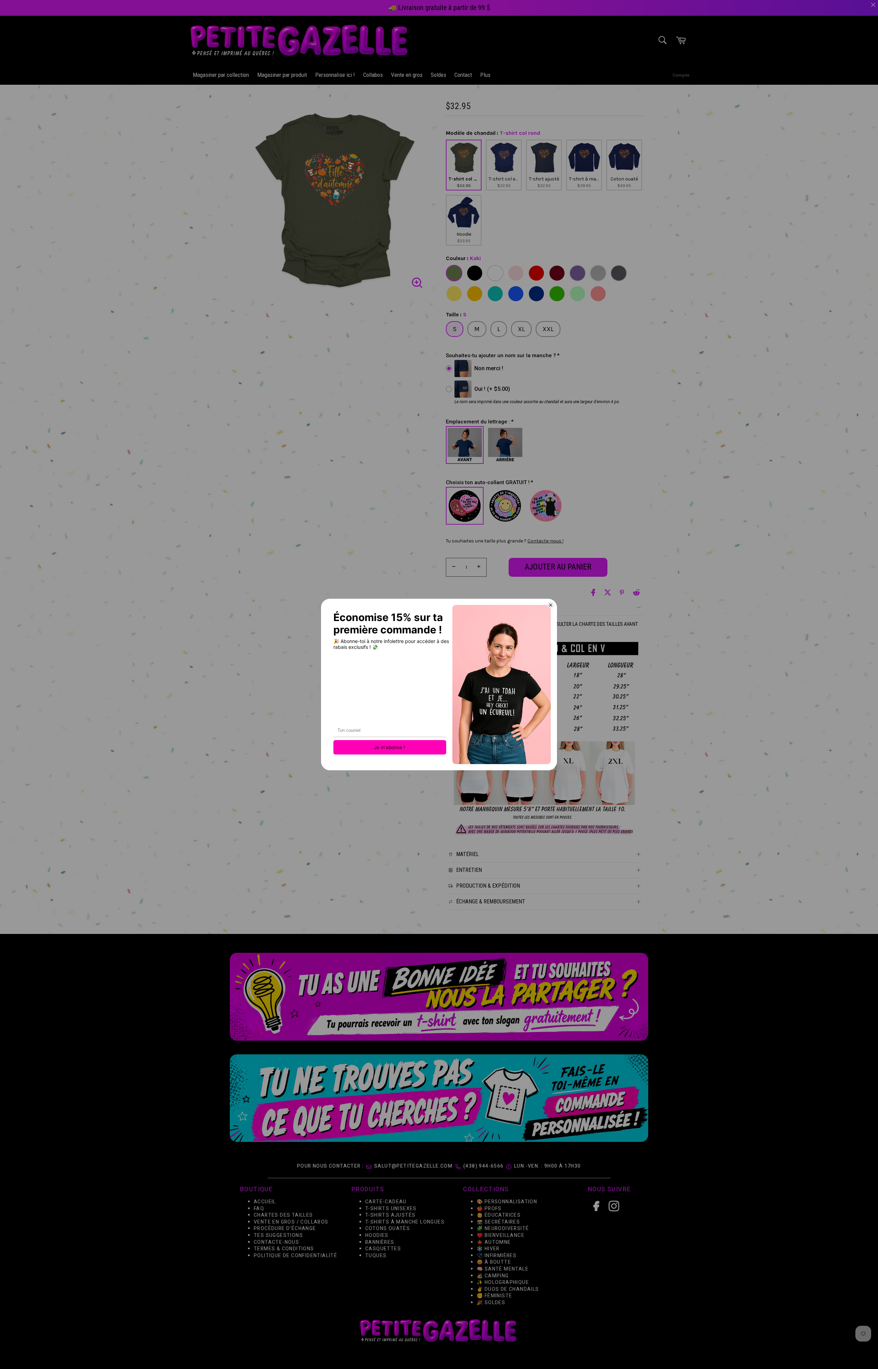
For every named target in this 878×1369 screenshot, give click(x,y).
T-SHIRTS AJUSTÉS (390, 1215)
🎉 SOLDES (491, 1302)
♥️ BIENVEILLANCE (500, 1235)
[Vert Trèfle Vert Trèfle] (557, 293)
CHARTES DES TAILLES (283, 1215)
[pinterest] (622, 592)
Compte (681, 75)
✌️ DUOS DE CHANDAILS (509, 1289)
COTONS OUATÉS (387, 1228)
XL (521, 329)
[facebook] (593, 592)
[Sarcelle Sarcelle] (495, 293)
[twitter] (608, 592)
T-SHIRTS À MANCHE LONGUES (404, 1222)
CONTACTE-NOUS (276, 1242)
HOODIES (377, 1235)
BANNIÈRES (379, 1242)
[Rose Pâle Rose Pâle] (516, 273)
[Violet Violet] (577, 273)
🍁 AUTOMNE (494, 1242)
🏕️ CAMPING (493, 1275)
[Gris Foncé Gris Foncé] (618, 273)
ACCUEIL (265, 1201)
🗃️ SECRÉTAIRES (498, 1222)
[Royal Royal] (516, 293)
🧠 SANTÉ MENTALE (503, 1269)
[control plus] (480, 567)
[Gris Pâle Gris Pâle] (598, 273)
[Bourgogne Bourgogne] (557, 273)
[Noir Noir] (474, 273)
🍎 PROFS (489, 1208)
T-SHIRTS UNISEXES (391, 1208)
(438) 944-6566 (483, 1166)
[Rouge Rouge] (536, 273)
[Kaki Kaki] (454, 273)
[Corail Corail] (598, 293)
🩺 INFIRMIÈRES (497, 1255)
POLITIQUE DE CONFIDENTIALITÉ (295, 1255)
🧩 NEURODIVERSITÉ (503, 1228)
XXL (548, 329)
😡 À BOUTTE (494, 1262)
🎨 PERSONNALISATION (507, 1201)
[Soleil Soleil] (454, 293)
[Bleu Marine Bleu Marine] (536, 293)
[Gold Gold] (474, 293)
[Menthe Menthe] (577, 293)
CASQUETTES (383, 1248)
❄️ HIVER (488, 1248)
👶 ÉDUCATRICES (499, 1215)
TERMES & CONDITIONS (284, 1248)
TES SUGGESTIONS (278, 1235)
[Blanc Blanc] (495, 273)
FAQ (259, 1208)
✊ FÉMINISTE (494, 1296)
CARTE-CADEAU (386, 1201)
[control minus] (453, 567)
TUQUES (376, 1255)
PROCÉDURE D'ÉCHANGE (285, 1228)
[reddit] (636, 592)
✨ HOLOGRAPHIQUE (503, 1282)
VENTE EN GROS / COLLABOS (291, 1222)
